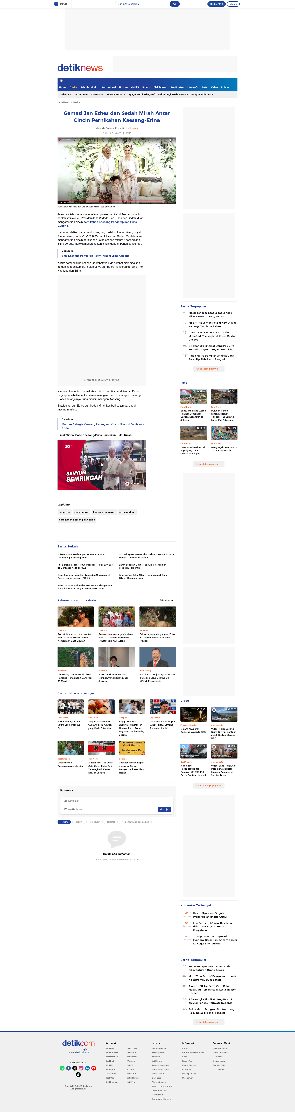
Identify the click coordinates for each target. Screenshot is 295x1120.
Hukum (123, 87)
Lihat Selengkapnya (207, 368)
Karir (184, 1057)
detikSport (111, 1069)
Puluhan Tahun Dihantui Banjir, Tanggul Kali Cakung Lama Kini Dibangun (222, 415)
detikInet (110, 1061)
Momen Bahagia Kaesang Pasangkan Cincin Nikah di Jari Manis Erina (103, 426)
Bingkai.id (156, 1078)
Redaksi (186, 1048)
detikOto (110, 1078)
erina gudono (127, 512)
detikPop (131, 1082)
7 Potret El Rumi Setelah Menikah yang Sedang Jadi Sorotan (113, 677)
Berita (73, 87)
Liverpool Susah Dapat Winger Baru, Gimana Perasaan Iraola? (162, 724)
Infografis (193, 87)
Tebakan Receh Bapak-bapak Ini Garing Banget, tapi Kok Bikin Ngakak (132, 767)
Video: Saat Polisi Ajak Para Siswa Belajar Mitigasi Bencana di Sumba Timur (223, 770)
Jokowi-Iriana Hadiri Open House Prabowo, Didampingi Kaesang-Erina (82, 556)
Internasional (108, 87)
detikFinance (112, 1057)
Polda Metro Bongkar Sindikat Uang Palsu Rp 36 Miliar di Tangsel (211, 357)
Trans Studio (158, 1073)
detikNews (63, 102)
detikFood (132, 1052)
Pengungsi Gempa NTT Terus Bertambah (224, 449)
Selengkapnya (167, 600)
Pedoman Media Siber (193, 1052)
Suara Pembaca (116, 94)
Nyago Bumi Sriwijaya (141, 94)
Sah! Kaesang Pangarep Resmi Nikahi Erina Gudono (96, 255)
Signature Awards (160, 1065)
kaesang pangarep (104, 512)
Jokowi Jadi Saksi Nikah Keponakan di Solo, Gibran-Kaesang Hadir (143, 576)
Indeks (225, 87)
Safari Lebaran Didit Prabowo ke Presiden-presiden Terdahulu (143, 566)
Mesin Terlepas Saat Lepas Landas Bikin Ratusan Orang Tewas (210, 314)
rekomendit (157, 1095)
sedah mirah (81, 512)
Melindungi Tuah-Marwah (173, 94)
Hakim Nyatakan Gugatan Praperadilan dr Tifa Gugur (210, 915)
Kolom (146, 87)
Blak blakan (160, 87)
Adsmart (66, 94)
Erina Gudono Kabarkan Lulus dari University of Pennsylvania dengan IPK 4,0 (84, 576)
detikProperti (112, 1082)
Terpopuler (81, 94)
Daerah (96, 94)
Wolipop (131, 1061)
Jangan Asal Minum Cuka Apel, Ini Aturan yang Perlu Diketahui (100, 724)
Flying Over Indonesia (162, 1086)
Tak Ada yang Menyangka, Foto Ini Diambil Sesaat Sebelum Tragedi (157, 637)
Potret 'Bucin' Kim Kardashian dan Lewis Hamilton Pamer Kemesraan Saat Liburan (75, 637)
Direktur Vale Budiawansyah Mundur (70, 764)
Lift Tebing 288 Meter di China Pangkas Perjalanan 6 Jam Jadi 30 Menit (75, 677)
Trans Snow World (160, 1069)
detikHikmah (133, 1078)
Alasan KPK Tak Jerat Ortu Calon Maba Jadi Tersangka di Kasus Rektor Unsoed (100, 767)
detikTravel (132, 1048)
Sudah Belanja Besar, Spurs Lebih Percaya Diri (69, 724)
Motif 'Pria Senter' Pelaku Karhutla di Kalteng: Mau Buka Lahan (212, 324)
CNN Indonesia (220, 1048)
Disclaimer (187, 1078)
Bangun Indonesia (202, 94)
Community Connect (161, 1099)
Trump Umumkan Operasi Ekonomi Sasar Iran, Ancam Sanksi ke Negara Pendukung (215, 940)
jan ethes (64, 512)
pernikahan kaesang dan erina (77, 519)
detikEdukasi (112, 1052)
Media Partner (189, 1065)
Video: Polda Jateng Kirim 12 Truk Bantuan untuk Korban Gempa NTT (223, 733)
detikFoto (131, 1073)
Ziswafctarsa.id (159, 1082)
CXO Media (218, 1069)
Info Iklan (186, 1069)
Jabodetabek (88, 87)
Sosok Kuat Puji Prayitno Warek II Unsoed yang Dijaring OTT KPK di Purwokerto (157, 677)
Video (214, 87)
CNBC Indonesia (221, 1052)
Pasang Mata (158, 1052)
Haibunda (217, 1057)
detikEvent (157, 1061)
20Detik (130, 1069)
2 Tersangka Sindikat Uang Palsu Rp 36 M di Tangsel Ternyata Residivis (211, 347)
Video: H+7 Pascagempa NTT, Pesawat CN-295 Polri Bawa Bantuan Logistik (193, 770)
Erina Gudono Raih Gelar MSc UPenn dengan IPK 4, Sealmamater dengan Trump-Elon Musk (85, 587)
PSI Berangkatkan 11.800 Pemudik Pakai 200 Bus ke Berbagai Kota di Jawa (85, 566)
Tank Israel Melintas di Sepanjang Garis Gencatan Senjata (192, 450)
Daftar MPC (216, 4)
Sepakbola (111, 1073)
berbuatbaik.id (159, 1048)
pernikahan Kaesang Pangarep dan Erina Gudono (97, 224)
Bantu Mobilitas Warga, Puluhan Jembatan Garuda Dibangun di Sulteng (193, 415)
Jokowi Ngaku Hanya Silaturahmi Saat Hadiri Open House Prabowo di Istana (147, 556)
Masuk (233, 4)
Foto (205, 87)
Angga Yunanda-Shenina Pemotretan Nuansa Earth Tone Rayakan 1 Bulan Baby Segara (131, 728)
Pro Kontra (177, 87)
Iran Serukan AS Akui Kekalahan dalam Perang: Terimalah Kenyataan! (213, 927)
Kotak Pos (187, 1061)
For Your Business (160, 1090)
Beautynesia (219, 1061)
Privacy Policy (189, 1073)
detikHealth (132, 1057)
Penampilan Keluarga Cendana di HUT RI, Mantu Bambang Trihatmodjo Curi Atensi (116, 637)
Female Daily (219, 1065)
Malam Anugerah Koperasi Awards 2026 (193, 730)
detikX (135, 87)
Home (62, 87)
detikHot (110, 1065)
